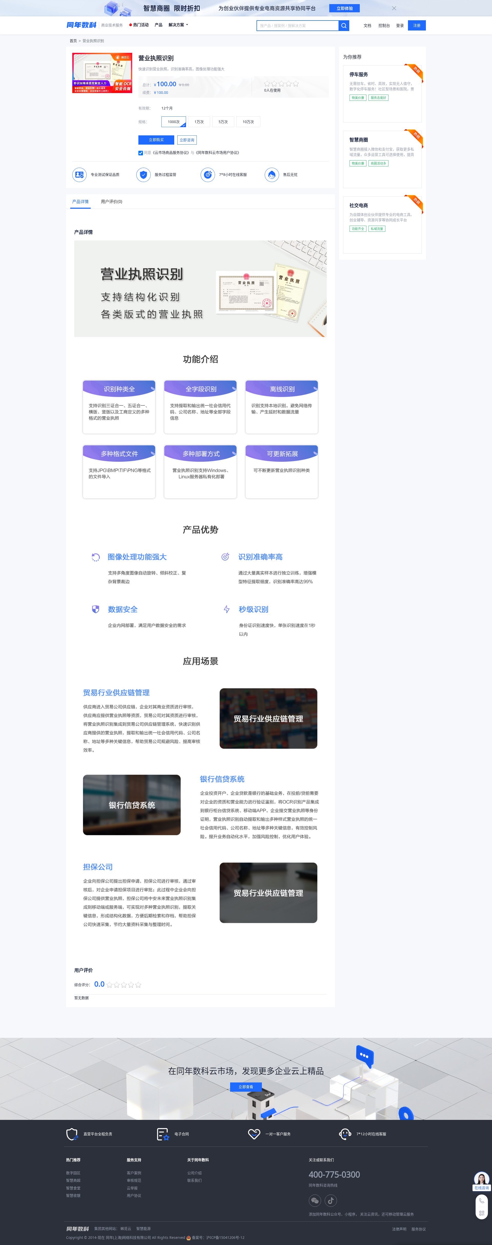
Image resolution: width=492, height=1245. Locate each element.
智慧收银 (73, 1195)
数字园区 (73, 1172)
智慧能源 (143, 1228)
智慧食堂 (73, 1188)
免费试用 (363, 111)
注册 (417, 25)
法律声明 (399, 1229)
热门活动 (140, 24)
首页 (73, 40)
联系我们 (194, 1180)
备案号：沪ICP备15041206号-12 (218, 1237)
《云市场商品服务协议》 (171, 152)
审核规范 (134, 1180)
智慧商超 (73, 1180)
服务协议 (419, 1229)
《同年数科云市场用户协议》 (217, 152)
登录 (400, 25)
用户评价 (111, 201)
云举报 (132, 1188)
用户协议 (134, 1195)
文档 (367, 25)
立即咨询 (187, 140)
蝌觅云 (125, 1228)
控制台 (384, 25)
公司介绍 (194, 1172)
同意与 (192, 152)
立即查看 (246, 1086)
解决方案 (177, 24)
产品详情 (80, 201)
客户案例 (134, 1172)
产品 (158, 24)
